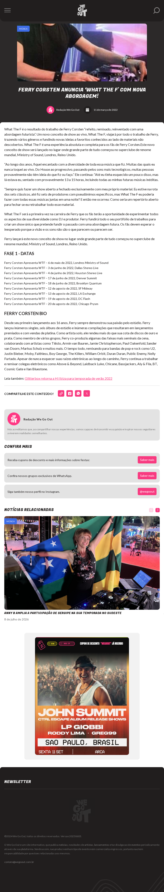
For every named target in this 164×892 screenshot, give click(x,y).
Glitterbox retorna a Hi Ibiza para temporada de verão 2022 (68, 378)
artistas (89, 844)
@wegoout (147, 491)
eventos (136, 844)
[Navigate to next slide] (157, 510)
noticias (63, 844)
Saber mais (147, 460)
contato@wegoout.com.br (19, 862)
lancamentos (101, 844)
